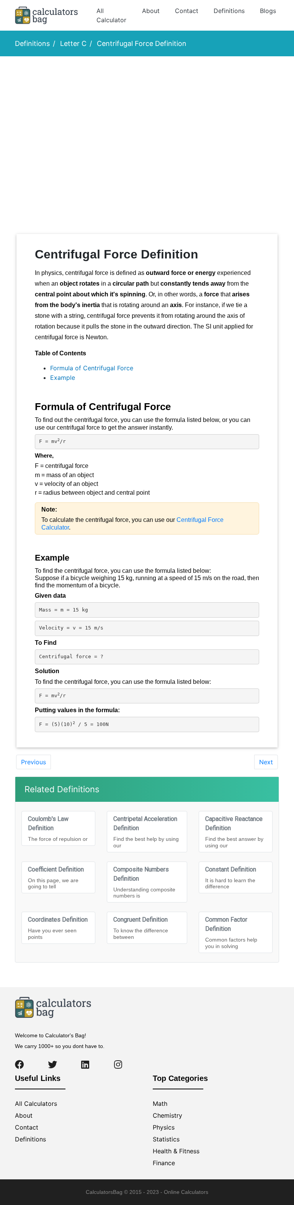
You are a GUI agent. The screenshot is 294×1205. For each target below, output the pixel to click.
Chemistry (167, 1115)
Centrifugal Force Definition (141, 43)
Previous (33, 762)
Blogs (268, 11)
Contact (186, 11)
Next (266, 762)
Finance (164, 1163)
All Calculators (36, 1103)
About (151, 11)
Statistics (166, 1139)
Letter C (73, 43)
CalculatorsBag (104, 1192)
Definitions (229, 11)
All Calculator (111, 15)
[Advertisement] (55, 103)
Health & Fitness (176, 1151)
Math (160, 1103)
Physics (164, 1127)
